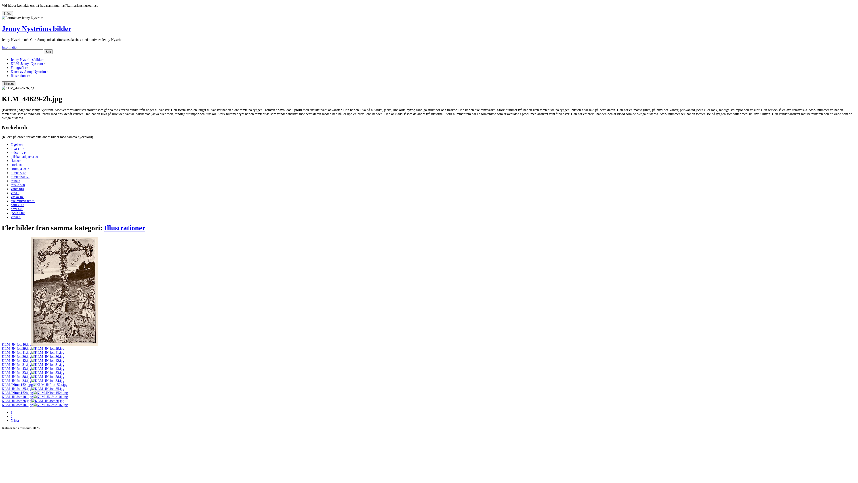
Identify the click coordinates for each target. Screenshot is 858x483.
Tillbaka (9, 83)
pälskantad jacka (24, 157)
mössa (19, 153)
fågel (17, 144)
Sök (48, 51)
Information (10, 47)
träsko (18, 185)
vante (17, 189)
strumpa (20, 169)
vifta (15, 193)
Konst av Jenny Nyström (28, 72)
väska (17, 197)
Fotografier (18, 68)
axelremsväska (23, 201)
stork (16, 165)
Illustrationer (19, 76)
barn (17, 205)
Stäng (7, 13)
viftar (16, 217)
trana (15, 181)
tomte (18, 173)
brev (17, 209)
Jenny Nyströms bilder (36, 29)
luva (17, 148)
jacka (18, 213)
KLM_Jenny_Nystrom (27, 64)
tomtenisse (20, 177)
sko (17, 161)
